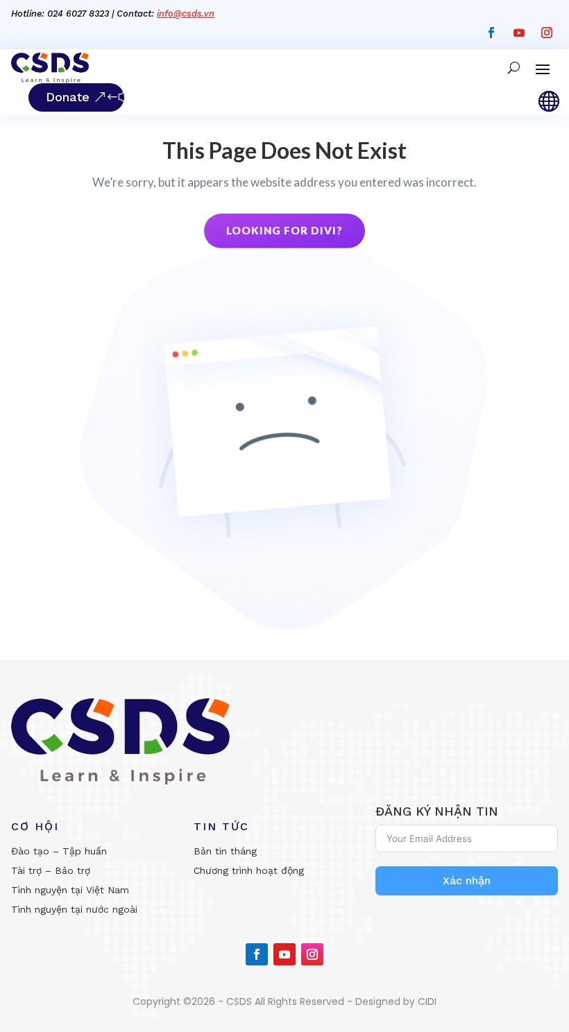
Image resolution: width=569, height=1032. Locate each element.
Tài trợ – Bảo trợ (50, 870)
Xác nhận (467, 880)
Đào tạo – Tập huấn (59, 851)
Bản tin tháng (225, 851)
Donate (68, 96)
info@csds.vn (185, 13)
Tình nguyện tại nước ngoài (74, 909)
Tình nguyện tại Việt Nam (70, 889)
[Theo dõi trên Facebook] (491, 33)
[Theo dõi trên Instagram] (547, 33)
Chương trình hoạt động (249, 870)
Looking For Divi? (284, 230)
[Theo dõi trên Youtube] (519, 33)
